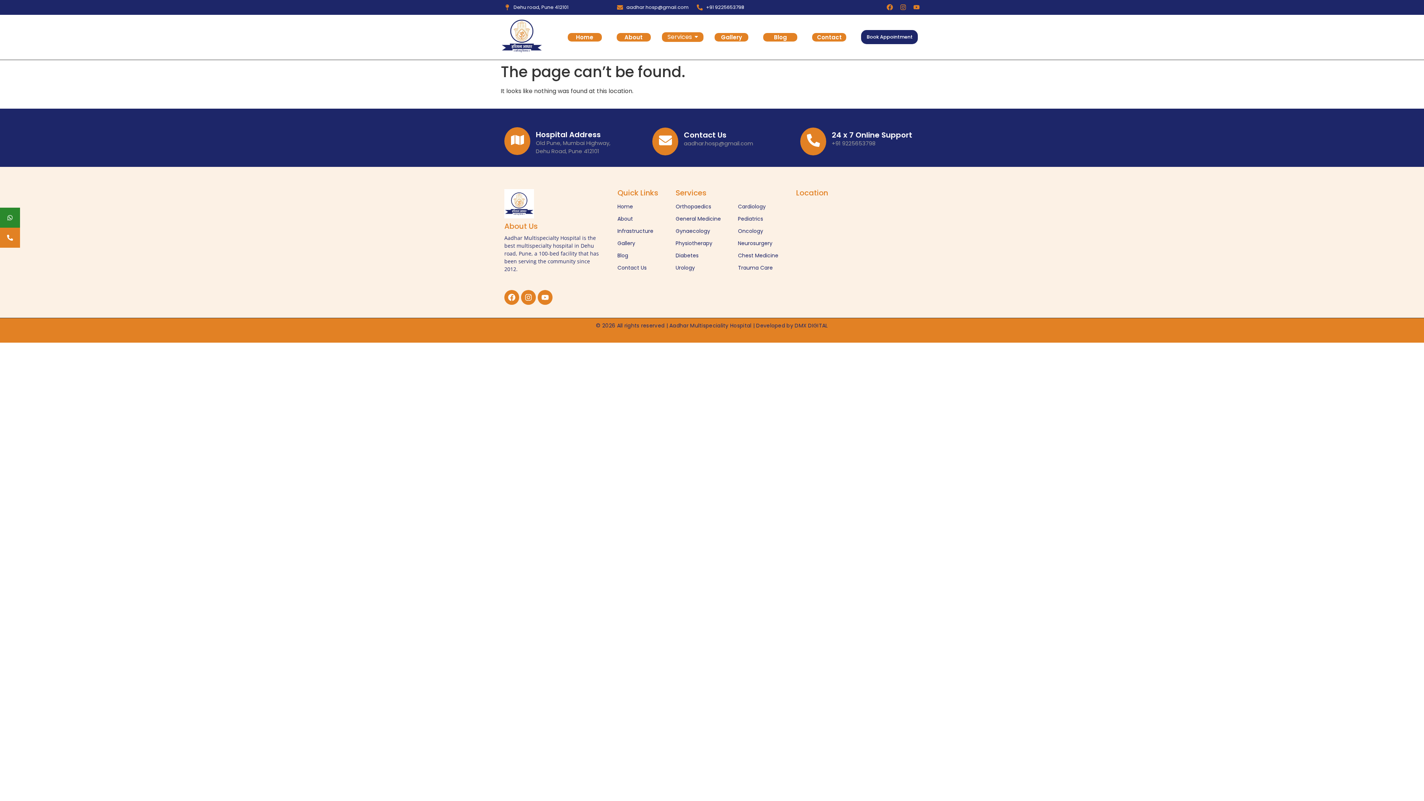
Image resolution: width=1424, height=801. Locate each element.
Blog (780, 37)
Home (584, 37)
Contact (829, 37)
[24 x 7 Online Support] (813, 141)
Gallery (731, 37)
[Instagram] (903, 7)
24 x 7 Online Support (872, 135)
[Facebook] (890, 7)
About (633, 37)
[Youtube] (916, 7)
